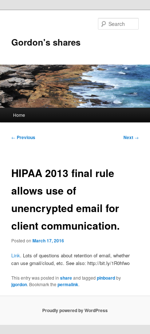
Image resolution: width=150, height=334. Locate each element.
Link (15, 255)
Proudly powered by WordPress (75, 310)
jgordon (19, 284)
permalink (68, 284)
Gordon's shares (45, 42)
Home (19, 115)
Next (131, 137)
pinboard (106, 278)
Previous (23, 137)
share (66, 278)
